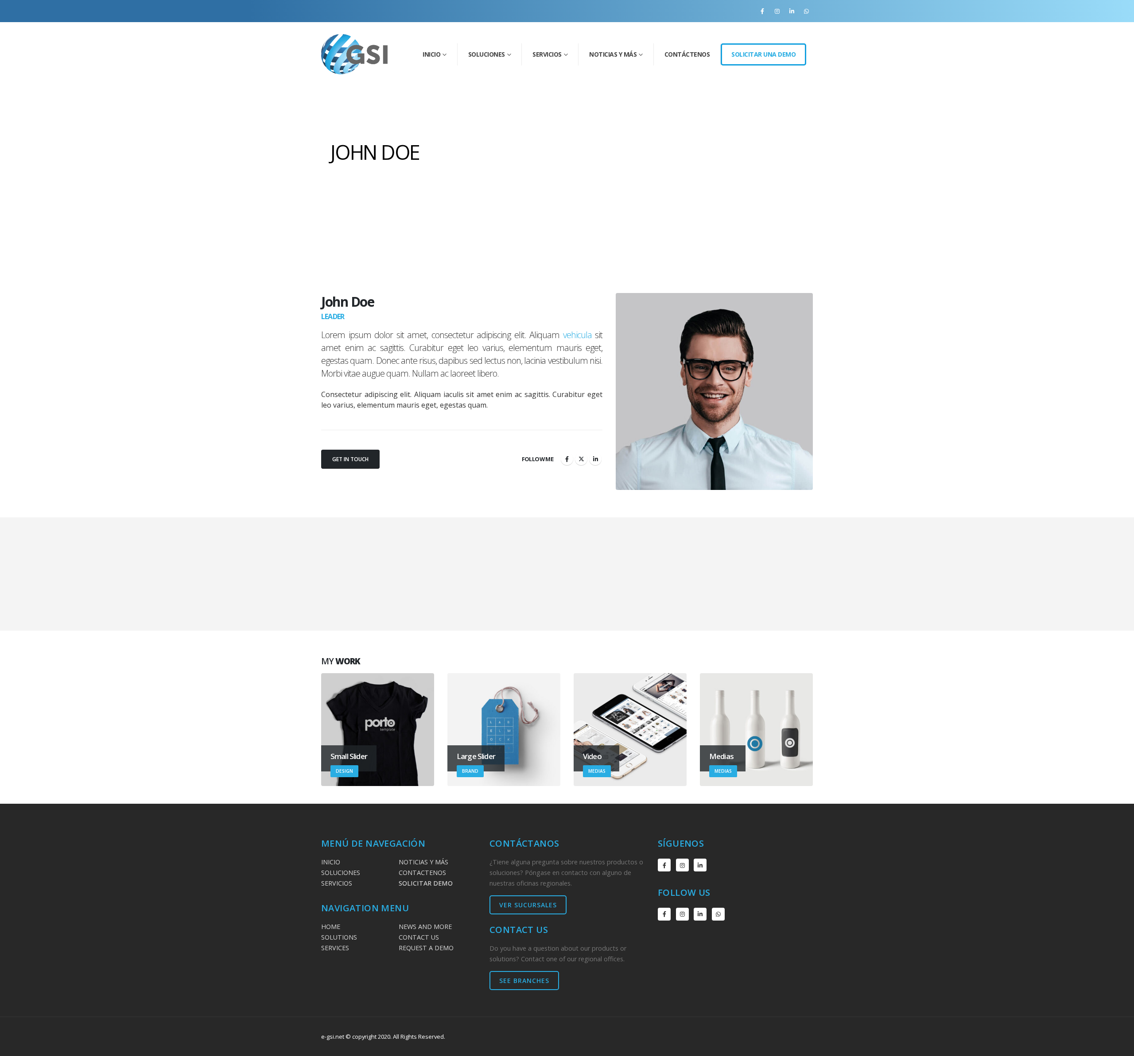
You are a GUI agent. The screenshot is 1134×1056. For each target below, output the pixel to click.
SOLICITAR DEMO (426, 883)
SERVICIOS (336, 883)
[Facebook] (762, 11)
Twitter (581, 459)
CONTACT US (419, 937)
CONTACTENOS (422, 872)
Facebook (567, 459)
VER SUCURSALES (528, 905)
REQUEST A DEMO (426, 948)
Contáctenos (687, 54)
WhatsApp (718, 914)
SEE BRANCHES (524, 980)
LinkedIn (595, 459)
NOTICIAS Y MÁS (423, 862)
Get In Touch (350, 459)
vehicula (577, 335)
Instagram (682, 865)
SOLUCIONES (340, 872)
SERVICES (335, 948)
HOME (330, 926)
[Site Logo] (354, 54)
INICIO (431, 54)
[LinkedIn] (791, 11)
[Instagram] (777, 11)
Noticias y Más (613, 54)
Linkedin (700, 865)
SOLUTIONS (339, 937)
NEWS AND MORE (425, 926)
